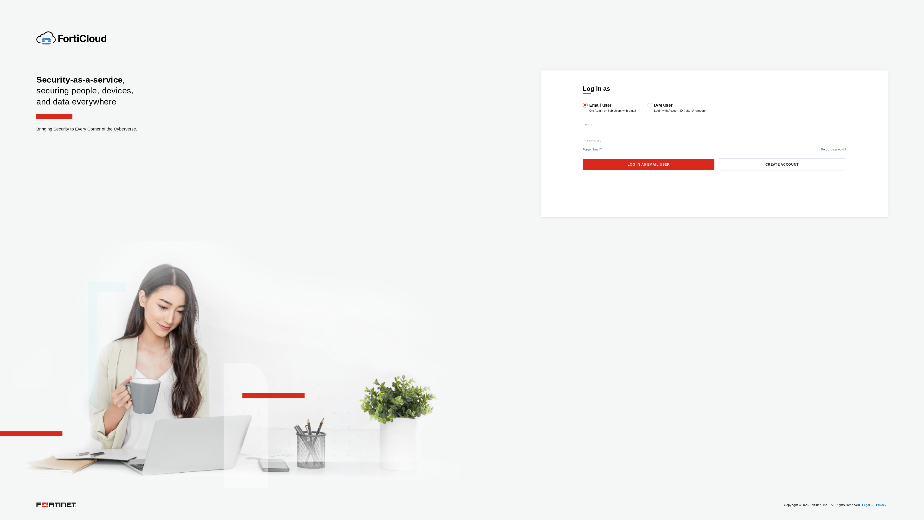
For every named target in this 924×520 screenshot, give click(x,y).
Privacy (881, 505)
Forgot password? (833, 149)
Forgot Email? (592, 149)
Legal (866, 505)
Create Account (782, 164)
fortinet (41, 503)
